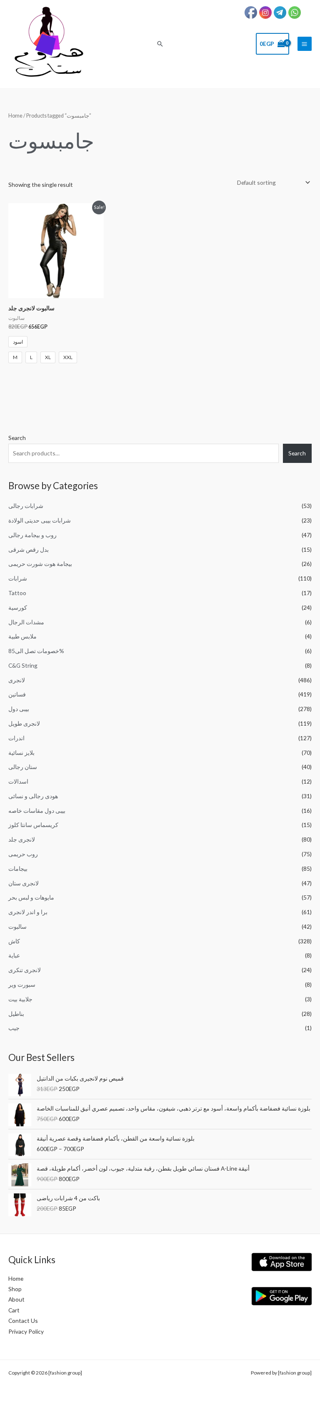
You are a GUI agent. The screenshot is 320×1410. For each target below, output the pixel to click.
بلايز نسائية (21, 752)
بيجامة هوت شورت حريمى (40, 563)
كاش (14, 941)
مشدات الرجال (26, 622)
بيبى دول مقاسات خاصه (36, 810)
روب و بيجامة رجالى (32, 534)
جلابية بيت (20, 999)
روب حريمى (23, 853)
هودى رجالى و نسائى (33, 795)
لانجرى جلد (21, 839)
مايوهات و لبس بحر (31, 897)
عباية (14, 955)
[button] (160, 44)
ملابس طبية (22, 636)
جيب (14, 1027)
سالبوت (17, 926)
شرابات (17, 578)
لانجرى (16, 680)
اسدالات (18, 781)
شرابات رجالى (25, 505)
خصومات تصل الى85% (36, 650)
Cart (14, 1310)
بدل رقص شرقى (28, 549)
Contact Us (23, 1320)
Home (15, 116)
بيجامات (18, 868)
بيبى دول (18, 708)
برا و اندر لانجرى (28, 911)
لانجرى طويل (24, 723)
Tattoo (17, 592)
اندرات (16, 737)
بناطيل (16, 1013)
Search (17, 437)
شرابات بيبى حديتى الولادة (39, 520)
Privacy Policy (26, 1331)
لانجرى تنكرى (24, 969)
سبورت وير (21, 984)
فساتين (17, 694)
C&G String (23, 665)
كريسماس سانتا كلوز (33, 824)
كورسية (17, 607)
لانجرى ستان (23, 883)
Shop (15, 1288)
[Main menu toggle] (305, 44)
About (16, 1299)
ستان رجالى (22, 766)
